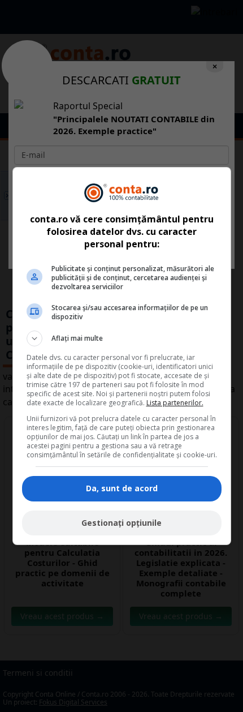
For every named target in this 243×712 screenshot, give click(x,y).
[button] (122, 338)
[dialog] (121, 356)
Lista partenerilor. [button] (174, 403)
